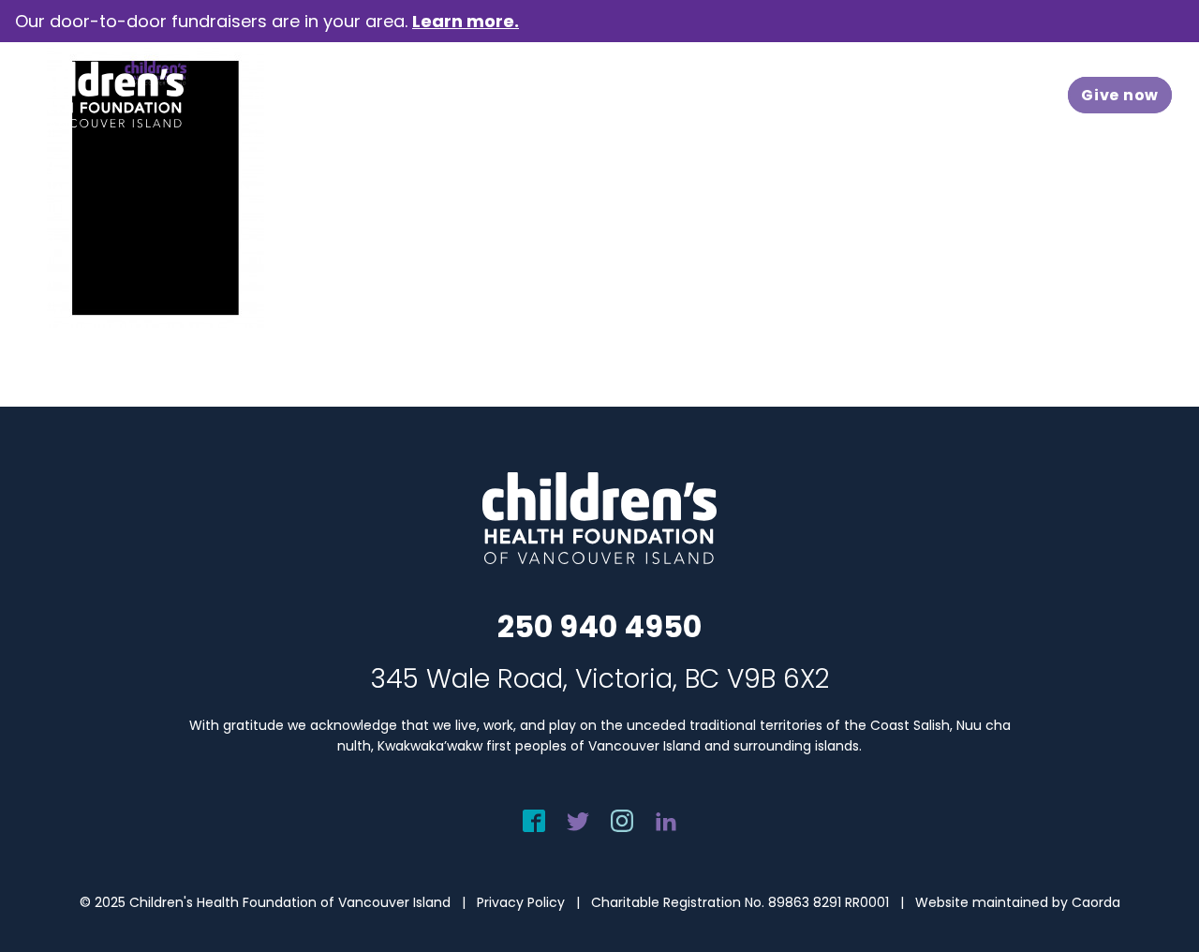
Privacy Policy (521, 902)
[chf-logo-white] (99, 94)
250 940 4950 (599, 626)
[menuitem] (299, 95)
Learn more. (465, 21)
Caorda (1096, 902)
